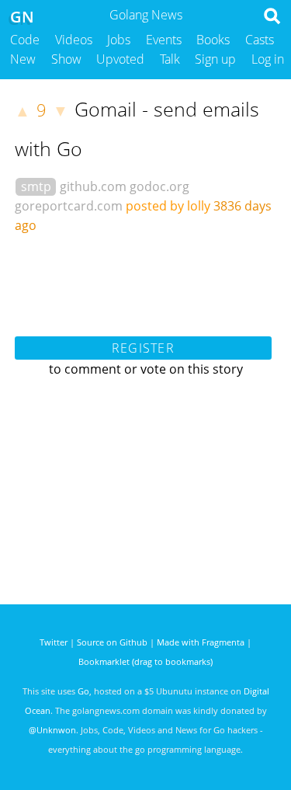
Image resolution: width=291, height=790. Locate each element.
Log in (267, 59)
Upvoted (120, 59)
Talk (170, 59)
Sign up (215, 59)
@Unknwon (52, 730)
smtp (36, 186)
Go (83, 691)
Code (25, 39)
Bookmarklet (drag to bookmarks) (145, 661)
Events (164, 39)
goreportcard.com (69, 205)
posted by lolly (168, 205)
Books (213, 39)
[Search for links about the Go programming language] (275, 20)
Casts (259, 39)
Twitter (54, 642)
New (23, 59)
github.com (93, 186)
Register (143, 348)
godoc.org (159, 186)
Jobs (118, 39)
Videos (73, 39)
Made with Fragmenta (200, 642)
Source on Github (112, 642)
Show (66, 59)
